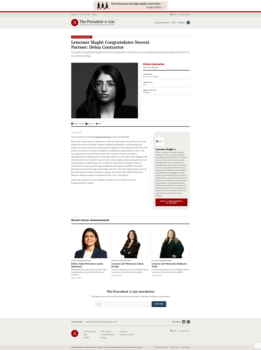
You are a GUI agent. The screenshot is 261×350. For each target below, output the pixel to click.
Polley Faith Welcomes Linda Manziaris (87, 265)
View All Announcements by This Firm (171, 202)
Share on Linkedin (79, 124)
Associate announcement (81, 260)
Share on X (91, 124)
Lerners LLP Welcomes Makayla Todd (169, 265)
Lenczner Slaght (164, 149)
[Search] (188, 22)
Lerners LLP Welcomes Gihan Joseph (127, 265)
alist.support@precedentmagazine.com (101, 322)
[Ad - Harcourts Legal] (130, 5)
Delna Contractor (103, 136)
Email (100, 124)
